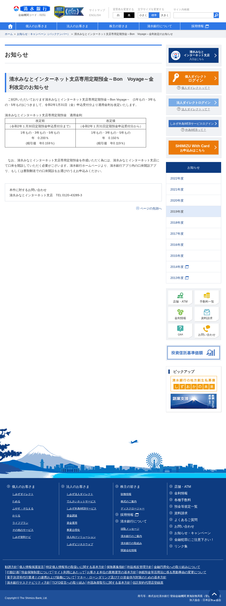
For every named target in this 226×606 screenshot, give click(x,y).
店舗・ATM (180, 301)
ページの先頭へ (151, 208)
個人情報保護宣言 (31, 567)
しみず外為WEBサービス (81, 508)
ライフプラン (20, 522)
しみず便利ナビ (21, 537)
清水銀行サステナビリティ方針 (28, 582)
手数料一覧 (207, 301)
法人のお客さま (77, 26)
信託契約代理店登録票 (147, 582)
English (95, 15)
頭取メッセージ (130, 528)
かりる (16, 515)
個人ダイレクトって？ (195, 88)
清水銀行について (159, 26)
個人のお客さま (36, 26)
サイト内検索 (181, 9)
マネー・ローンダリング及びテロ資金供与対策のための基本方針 (121, 577)
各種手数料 (182, 500)
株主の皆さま (118, 26)
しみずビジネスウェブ (80, 544)
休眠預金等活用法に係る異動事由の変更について (172, 572)
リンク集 (181, 546)
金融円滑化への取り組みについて (177, 567)
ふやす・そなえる (23, 508)
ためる (16, 501)
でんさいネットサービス (81, 501)
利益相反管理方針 (139, 567)
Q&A (180, 334)
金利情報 (180, 318)
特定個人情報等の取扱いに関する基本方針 (75, 567)
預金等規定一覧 (186, 506)
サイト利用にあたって (69, 572)
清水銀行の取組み (131, 543)
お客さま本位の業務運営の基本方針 (111, 572)
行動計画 (13, 572)
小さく (143, 15)
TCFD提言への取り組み (68, 582)
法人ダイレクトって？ (195, 109)
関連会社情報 (129, 550)
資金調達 (72, 515)
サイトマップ (97, 10)
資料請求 (207, 318)
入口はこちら (197, 55)
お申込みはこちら (192, 148)
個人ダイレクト (196, 79)
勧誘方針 (11, 567)
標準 (154, 15)
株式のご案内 (129, 501)
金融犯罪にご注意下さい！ (194, 539)
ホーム (9, 34)
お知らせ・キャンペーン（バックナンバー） (43, 34)
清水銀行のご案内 (131, 536)
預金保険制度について (36, 572)
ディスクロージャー (133, 508)
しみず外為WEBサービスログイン (192, 123)
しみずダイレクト (23, 494)
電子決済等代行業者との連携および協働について (41, 577)
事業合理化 (73, 530)
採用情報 (197, 26)
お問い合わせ (206, 334)
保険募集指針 (116, 567)
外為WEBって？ (195, 129)
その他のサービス (23, 530)
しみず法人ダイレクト (80, 494)
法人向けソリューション (81, 537)
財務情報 (126, 494)
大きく (165, 15)
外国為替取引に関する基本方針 (108, 582)
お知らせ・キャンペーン (192, 533)
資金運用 (72, 522)
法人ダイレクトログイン (194, 102)
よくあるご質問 (186, 520)
